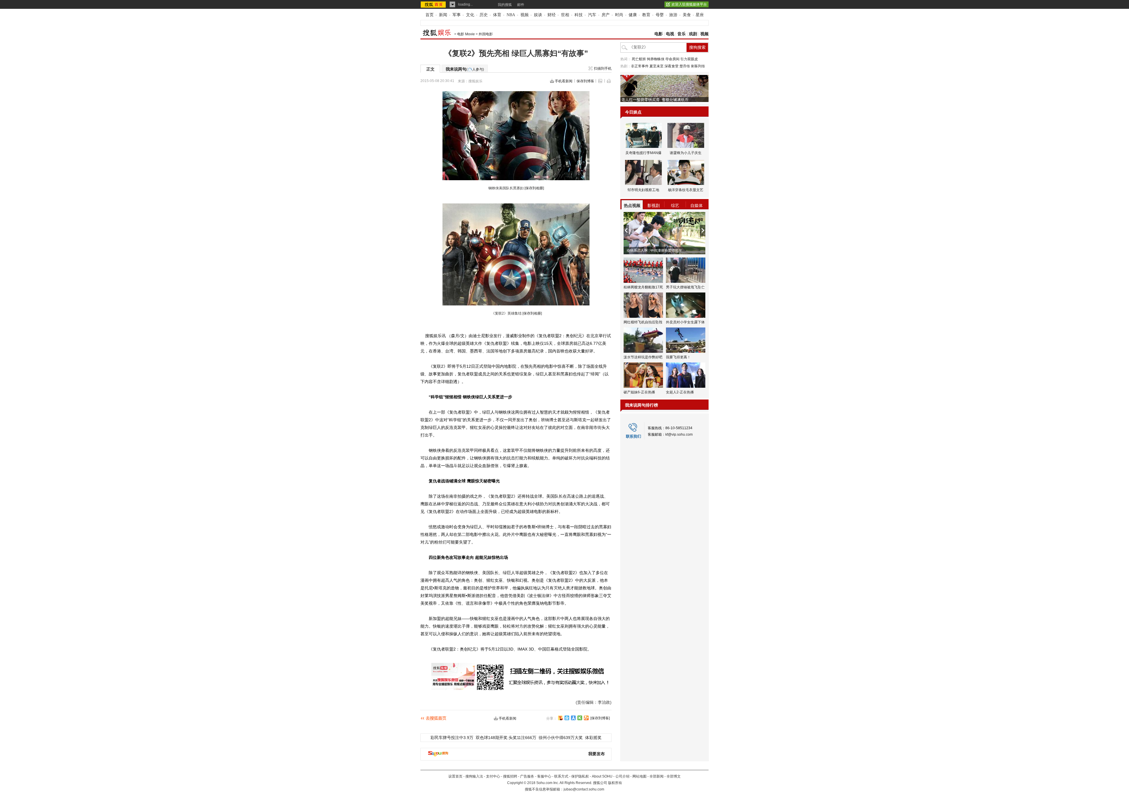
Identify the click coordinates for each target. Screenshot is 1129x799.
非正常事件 (640, 66)
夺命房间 (672, 59)
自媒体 (696, 205)
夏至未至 (656, 66)
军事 (456, 15)
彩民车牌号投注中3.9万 (451, 737)
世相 (565, 15)
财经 (551, 15)
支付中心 (493, 776)
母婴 (660, 15)
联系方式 (561, 776)
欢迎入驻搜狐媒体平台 (689, 4)
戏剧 (693, 34)
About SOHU (602, 776)
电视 (670, 34)
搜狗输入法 (474, 776)
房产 (606, 15)
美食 (687, 15)
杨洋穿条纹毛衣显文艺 (685, 190)
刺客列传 (698, 66)
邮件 (520, 5)
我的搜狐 (505, 5)
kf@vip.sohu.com (679, 434)
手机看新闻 (563, 81)
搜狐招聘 (510, 776)
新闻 (443, 15)
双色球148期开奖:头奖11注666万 (506, 737)
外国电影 (486, 34)
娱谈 (538, 15)
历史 (484, 15)
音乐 (681, 34)
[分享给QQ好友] (566, 718)
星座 (700, 15)
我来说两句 (465, 69)
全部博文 (674, 776)
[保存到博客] (600, 718)
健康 (633, 15)
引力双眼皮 (689, 59)
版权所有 (615, 783)
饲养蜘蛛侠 (655, 59)
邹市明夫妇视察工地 (643, 190)
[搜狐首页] (434, 4)
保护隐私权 (580, 776)
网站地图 (639, 776)
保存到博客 (585, 81)
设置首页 (455, 776)
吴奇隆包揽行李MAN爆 (643, 153)
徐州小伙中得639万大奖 (561, 737)
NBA (511, 15)
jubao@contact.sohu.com (584, 789)
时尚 (619, 15)
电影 (658, 34)
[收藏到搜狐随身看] (579, 718)
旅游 (673, 15)
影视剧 (653, 205)
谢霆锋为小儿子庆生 (686, 153)
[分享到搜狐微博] (560, 718)
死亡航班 (639, 59)
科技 (578, 15)
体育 (497, 15)
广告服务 (527, 776)
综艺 (675, 205)
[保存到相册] (534, 188)
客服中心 (544, 776)
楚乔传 (684, 66)
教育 (646, 15)
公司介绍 (622, 776)
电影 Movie (466, 34)
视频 (524, 15)
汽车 (592, 15)
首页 (429, 15)
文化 (470, 15)
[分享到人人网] (573, 718)
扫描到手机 (603, 68)
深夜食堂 (671, 66)
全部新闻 (656, 776)
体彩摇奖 (593, 737)
